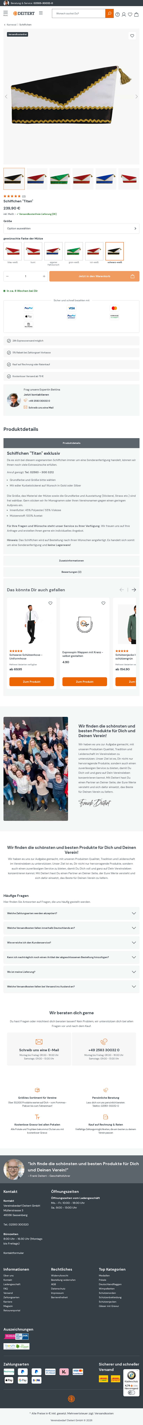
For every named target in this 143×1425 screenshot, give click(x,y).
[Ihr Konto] (124, 14)
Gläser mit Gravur (109, 1306)
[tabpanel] (71, 496)
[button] (71, 913)
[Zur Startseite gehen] (24, 13)
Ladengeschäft (11, 1284)
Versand (8, 1293)
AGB (53, 1284)
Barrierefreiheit (59, 1297)
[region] (71, 110)
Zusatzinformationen (71, 560)
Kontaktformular (13, 1253)
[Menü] (6, 13)
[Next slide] (134, 590)
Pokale (102, 1279)
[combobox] (79, 13)
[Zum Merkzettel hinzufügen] (132, 35)
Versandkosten (104, 1413)
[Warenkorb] (136, 14)
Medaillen (104, 1275)
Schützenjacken (107, 1301)
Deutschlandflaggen (110, 1284)
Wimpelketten (107, 1288)
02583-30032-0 (43, 3)
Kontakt (7, 1279)
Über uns (8, 1275)
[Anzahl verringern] (7, 276)
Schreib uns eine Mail (41, 407)
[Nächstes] (136, 96)
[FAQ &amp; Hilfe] (117, 14)
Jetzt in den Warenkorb (94, 276)
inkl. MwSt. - (30, 214)
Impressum (57, 1293)
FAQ (5, 1288)
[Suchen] (109, 13)
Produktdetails (71, 443)
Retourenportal (11, 1310)
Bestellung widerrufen (63, 1279)
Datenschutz (58, 1288)
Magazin (8, 1306)
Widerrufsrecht (59, 1275)
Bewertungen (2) (71, 571)
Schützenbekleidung (110, 1297)
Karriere (7, 1301)
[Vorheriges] (6, 96)
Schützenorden (107, 1293)
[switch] (131, 1392)
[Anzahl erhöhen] (44, 276)
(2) (24, 196)
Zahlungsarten (11, 1297)
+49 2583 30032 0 (39, 400)
